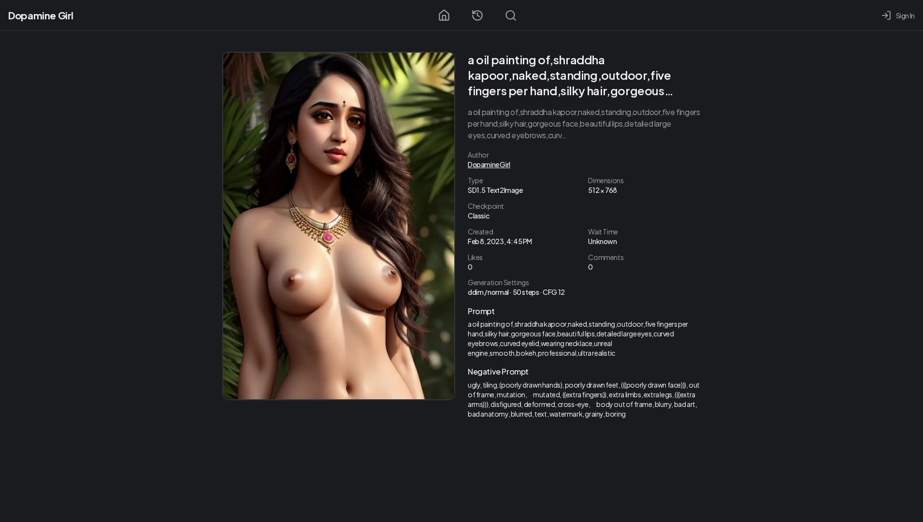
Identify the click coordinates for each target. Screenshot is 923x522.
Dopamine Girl (40, 15)
